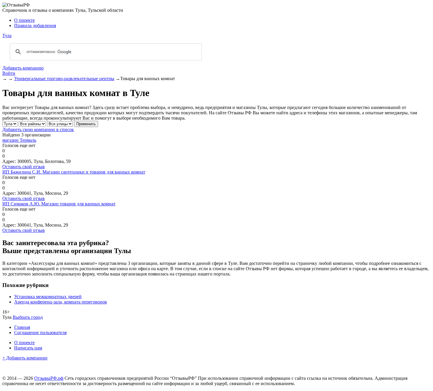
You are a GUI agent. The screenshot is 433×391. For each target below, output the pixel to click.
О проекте (24, 20)
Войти (8, 73)
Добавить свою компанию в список (38, 129)
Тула (6, 35)
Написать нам (28, 347)
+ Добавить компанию (24, 357)
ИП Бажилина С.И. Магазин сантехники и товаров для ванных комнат (73, 171)
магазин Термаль (19, 140)
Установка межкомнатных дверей (48, 296)
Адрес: (9, 161)
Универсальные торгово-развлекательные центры (64, 78)
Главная (22, 327)
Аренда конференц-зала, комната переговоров (60, 301)
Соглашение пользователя (40, 332)
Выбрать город (28, 317)
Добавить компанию (23, 67)
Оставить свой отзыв (23, 166)
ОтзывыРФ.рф (48, 378)
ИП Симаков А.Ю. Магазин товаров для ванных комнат (58, 203)
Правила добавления (35, 25)
